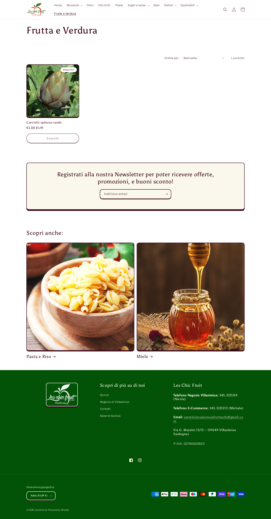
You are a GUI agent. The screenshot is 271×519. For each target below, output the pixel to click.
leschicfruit (41, 510)
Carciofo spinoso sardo (44, 122)
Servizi (104, 395)
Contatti (105, 408)
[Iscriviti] (166, 194)
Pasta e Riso (38, 356)
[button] (74, 5)
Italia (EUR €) (39, 495)
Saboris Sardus (110, 415)
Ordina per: (171, 58)
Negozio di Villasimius (114, 401)
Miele (142, 356)
